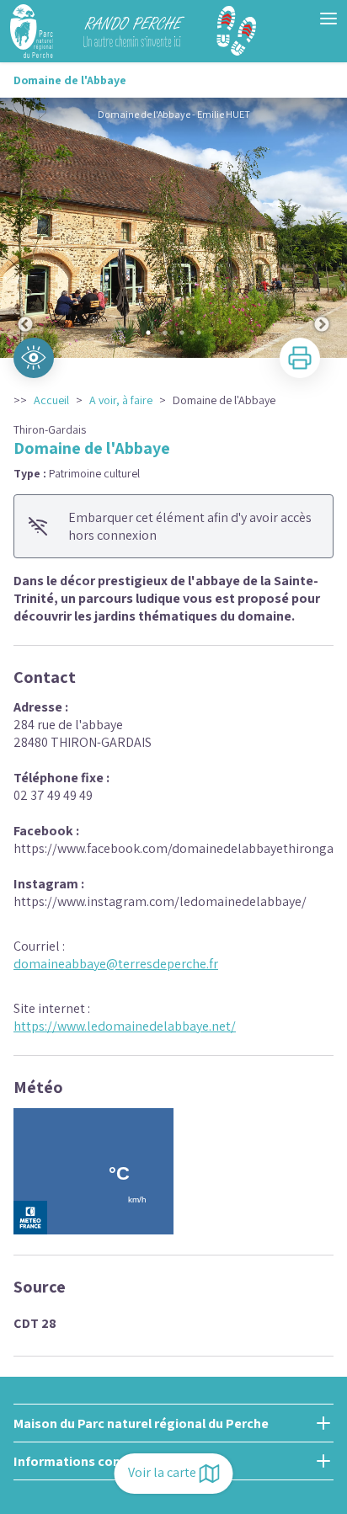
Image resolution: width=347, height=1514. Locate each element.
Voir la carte (162, 1472)
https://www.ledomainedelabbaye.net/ (124, 1026)
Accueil (51, 400)
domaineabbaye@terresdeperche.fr (115, 964)
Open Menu (328, 18)
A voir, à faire (120, 400)
